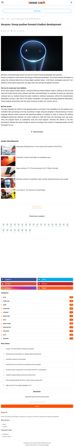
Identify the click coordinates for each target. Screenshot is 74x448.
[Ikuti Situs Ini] (55, 288)
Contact (4, 426)
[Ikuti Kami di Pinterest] (55, 283)
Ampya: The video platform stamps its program (20, 349)
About (4, 424)
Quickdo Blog (36, 443)
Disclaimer (5, 434)
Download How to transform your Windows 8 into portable (23, 364)
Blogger (47, 445)
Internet (5, 312)
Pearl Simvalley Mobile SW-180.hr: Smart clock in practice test (24, 380)
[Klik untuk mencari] (71, 2)
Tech (14, 31)
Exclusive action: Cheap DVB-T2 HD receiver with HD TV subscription (26, 369)
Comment (21, 31)
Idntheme (35, 445)
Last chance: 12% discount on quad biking (30, 190)
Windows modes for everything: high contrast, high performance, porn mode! (42, 179)
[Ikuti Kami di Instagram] (19, 288)
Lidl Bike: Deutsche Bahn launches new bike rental (20, 375)
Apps (4, 297)
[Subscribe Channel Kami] (19, 283)
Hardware (6, 308)
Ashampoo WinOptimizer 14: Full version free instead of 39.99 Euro (39, 146)
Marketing (6, 316)
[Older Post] (39, 207)
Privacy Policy (6, 436)
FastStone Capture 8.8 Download (16, 359)
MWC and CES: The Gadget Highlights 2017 (19, 385)
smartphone (7, 323)
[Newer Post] (34, 207)
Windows (6, 338)
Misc (4, 320)
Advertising (37, 11)
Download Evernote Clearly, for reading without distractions (23, 354)
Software (6, 331)
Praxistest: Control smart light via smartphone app (33, 157)
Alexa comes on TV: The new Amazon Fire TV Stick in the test (37, 168)
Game (4, 305)
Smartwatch (7, 327)
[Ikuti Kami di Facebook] (19, 279)
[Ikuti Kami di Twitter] (55, 279)
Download (6, 301)
